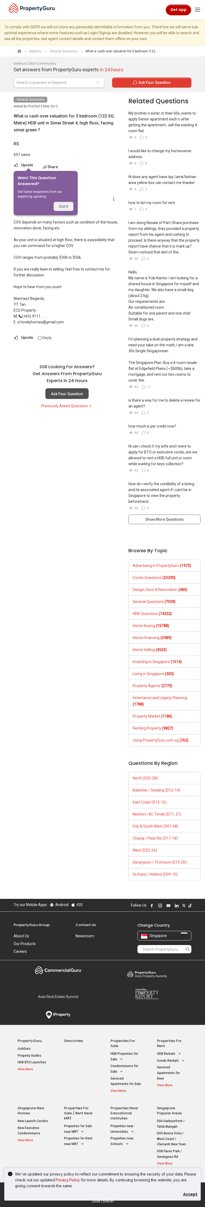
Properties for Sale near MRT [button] (78, 1129)
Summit (58, 997)
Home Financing (152, 638)
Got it (63, 206)
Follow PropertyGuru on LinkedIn (176, 905)
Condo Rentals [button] (168, 1061)
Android (61, 905)
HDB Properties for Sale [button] (124, 1056)
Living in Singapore (153, 674)
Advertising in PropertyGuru (162, 565)
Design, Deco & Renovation (160, 589)
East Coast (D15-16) (150, 802)
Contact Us (86, 924)
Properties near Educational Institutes (124, 1113)
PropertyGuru (30, 1040)
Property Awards (146, 974)
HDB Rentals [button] (166, 1054)
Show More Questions (164, 519)
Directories (73, 1040)
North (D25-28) (145, 778)
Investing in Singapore (157, 662)
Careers (20, 951)
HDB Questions (152, 614)
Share (53, 167)
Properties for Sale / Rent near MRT (78, 1113)
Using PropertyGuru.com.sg (160, 740)
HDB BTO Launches (32, 1062)
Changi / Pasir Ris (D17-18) (155, 838)
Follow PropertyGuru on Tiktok (189, 905)
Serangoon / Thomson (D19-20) (160, 862)
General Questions (30, 99)
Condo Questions (154, 577)
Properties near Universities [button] (122, 1129)
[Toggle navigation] (197, 9)
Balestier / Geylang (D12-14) (156, 790)
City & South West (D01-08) (155, 826)
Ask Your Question (67, 394)
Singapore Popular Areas (169, 1111)
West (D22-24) (145, 850)
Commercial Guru (58, 970)
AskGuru (24, 1049)
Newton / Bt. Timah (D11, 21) (157, 814)
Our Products (25, 944)
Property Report (146, 994)
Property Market (152, 716)
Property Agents (152, 686)
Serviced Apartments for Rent (168, 1072)
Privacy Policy (68, 1180)
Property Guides (29, 1055)
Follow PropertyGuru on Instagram (159, 905)
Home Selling (150, 650)
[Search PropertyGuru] (187, 949)
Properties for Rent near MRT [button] (78, 1141)
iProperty (58, 1015)
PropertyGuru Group (32, 924)
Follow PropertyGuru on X (183, 905)
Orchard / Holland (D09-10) (155, 874)
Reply (47, 338)
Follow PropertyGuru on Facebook (151, 905)
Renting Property (153, 728)
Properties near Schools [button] (122, 1141)
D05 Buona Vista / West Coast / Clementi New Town (171, 1138)
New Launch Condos (33, 1121)
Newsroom (85, 936)
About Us (21, 936)
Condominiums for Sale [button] (124, 1068)
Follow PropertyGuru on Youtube (167, 905)
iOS (79, 905)
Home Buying (151, 626)
